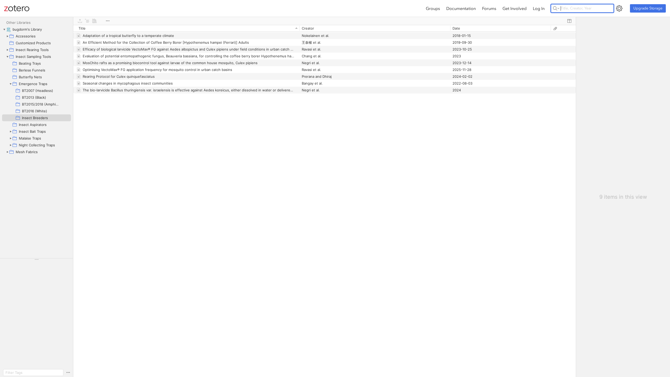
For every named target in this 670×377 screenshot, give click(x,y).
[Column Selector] (569, 21)
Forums (489, 8)
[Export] (79, 21)
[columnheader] (186, 28)
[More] (107, 21)
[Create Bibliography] (94, 21)
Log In (539, 8)
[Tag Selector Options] (68, 372)
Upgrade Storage (647, 8)
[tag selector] (36, 261)
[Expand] (7, 36)
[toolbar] (324, 21)
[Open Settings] (619, 8)
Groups (433, 8)
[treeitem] (36, 29)
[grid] (324, 201)
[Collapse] (4, 29)
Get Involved (514, 8)
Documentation (461, 8)
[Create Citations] (87, 21)
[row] (324, 28)
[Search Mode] (556, 8)
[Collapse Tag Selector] (36, 259)
